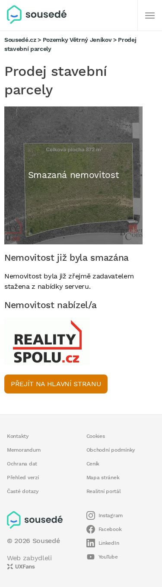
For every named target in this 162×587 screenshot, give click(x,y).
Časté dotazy (23, 491)
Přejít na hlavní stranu (56, 384)
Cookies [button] (95, 436)
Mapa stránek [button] (103, 478)
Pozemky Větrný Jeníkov (77, 39)
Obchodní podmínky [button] (111, 450)
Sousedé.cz (20, 39)
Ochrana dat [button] (22, 464)
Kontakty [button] (18, 436)
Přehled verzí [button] (23, 478)
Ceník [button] (93, 464)
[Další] (150, 15)
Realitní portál (103, 491)
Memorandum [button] (23, 450)
